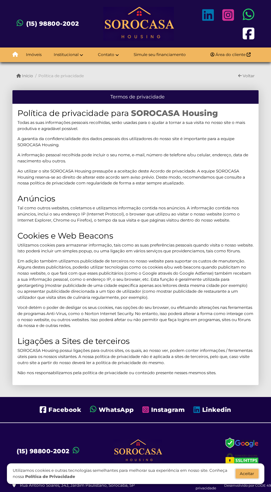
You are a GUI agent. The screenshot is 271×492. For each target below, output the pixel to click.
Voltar (248, 75)
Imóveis (34, 54)
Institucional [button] (66, 54)
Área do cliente (230, 54)
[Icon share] (208, 15)
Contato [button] (106, 54)
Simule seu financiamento (160, 54)
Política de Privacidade (50, 476)
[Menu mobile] (15, 54)
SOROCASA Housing (174, 113)
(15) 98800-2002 (52, 23)
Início (27, 75)
